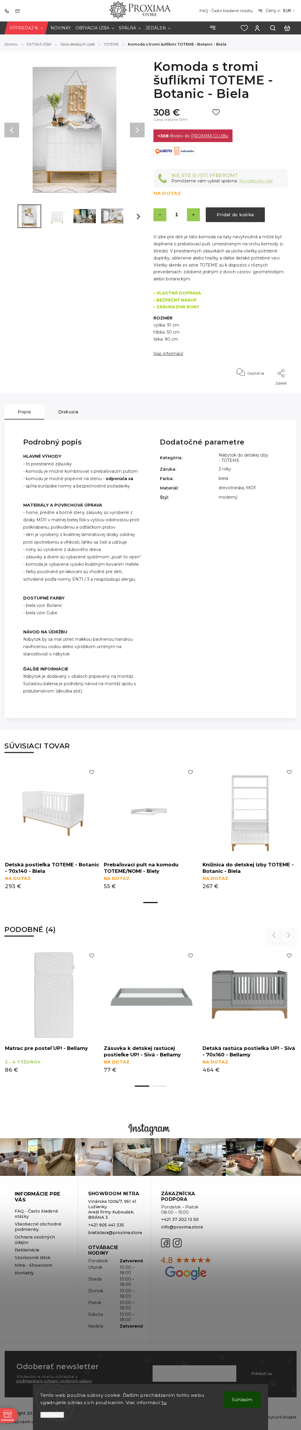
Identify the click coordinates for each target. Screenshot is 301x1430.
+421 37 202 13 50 (180, 1219)
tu (164, 1402)
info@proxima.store (182, 1227)
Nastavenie (52, 1415)
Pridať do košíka (235, 214)
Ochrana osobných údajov (35, 1239)
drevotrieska (231, 487)
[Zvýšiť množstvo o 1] (193, 214)
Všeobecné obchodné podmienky (38, 1226)
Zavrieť (268, 391)
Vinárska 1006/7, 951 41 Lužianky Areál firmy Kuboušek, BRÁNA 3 (112, 1209)
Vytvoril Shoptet (282, 1417)
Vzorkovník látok (33, 1257)
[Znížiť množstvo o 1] (159, 214)
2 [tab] (159, 1086)
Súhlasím (242, 1399)
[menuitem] (26, 28)
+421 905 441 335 (106, 1225)
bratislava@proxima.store (114, 1232)
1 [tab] (150, 902)
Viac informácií (168, 353)
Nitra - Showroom (33, 1265)
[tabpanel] (52, 831)
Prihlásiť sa (261, 1373)
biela (223, 478)
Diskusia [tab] (68, 411)
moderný (228, 497)
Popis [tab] (24, 411)
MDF (251, 487)
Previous (275, 935)
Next (289, 935)
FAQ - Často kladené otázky (226, 10)
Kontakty (24, 1273)
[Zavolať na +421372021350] (8, 10)
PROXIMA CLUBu (209, 136)
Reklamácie (27, 1250)
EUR (287, 11)
